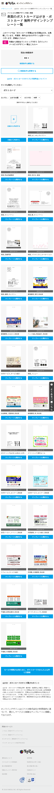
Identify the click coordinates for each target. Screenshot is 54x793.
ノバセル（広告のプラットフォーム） (12, 730)
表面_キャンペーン (7, 215)
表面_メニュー (33, 374)
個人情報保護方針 (7, 766)
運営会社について (7, 758)
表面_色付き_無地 (34, 175)
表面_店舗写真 (6, 254)
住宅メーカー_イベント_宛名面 (11, 532)
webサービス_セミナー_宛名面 (11, 493)
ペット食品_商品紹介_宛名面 (37, 334)
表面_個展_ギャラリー (8, 294)
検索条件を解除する (27, 63)
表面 (25, 58)
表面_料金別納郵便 (7, 175)
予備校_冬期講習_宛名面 (9, 652)
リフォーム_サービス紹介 (9, 572)
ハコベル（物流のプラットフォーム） (12, 734)
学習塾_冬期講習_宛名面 (36, 572)
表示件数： (28, 98)
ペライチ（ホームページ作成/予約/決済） (14, 743)
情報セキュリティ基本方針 (9, 770)
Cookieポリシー (31, 770)
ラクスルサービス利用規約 (9, 762)
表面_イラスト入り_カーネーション (40, 254)
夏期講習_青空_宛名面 (35, 294)
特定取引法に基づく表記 (34, 762)
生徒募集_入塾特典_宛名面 (10, 413)
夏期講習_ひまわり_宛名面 (10, 334)
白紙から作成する (14, 140)
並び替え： (5, 98)
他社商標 (4, 774)
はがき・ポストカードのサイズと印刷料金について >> (27, 79)
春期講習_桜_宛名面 (34, 413)
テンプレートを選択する (40, 140)
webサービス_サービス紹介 (10, 374)
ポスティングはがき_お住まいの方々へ (13, 453)
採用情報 (29, 758)
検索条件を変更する (28, 71)
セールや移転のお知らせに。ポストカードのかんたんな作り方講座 (27, 671)
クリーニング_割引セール (36, 453)
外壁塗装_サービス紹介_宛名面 (38, 532)
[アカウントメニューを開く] (51, 3)
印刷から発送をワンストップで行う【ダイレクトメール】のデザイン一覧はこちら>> (26, 43)
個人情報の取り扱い (32, 766)
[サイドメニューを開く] (2, 3)
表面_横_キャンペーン (35, 215)
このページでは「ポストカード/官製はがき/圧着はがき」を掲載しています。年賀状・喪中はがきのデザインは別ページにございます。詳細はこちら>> (27, 35)
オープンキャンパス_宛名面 (37, 612)
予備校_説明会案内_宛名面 (10, 612)
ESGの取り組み (31, 774)
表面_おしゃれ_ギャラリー (37, 135)
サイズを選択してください (11, 85)
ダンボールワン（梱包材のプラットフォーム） (15, 739)
